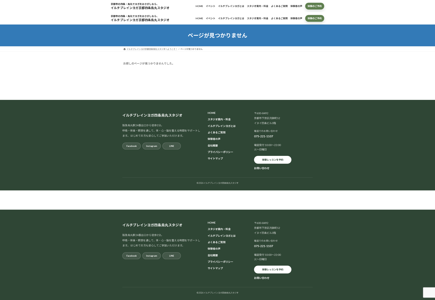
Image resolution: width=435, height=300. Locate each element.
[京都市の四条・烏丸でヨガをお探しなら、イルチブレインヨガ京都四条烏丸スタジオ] (151, 6)
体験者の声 (214, 138)
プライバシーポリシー (220, 151)
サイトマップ (215, 158)
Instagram (151, 146)
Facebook (131, 146)
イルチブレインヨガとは (222, 125)
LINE (171, 146)
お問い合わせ (261, 168)
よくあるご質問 (216, 132)
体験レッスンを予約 (272, 159)
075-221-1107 (263, 136)
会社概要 (213, 145)
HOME (212, 112)
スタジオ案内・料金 (219, 119)
